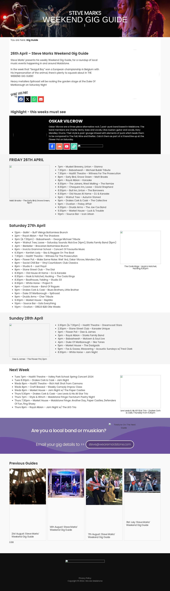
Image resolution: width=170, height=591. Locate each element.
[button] (21, 99)
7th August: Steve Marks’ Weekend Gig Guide (101, 536)
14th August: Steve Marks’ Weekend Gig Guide (64, 528)
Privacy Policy (85, 578)
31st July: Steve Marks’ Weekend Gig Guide (138, 523)
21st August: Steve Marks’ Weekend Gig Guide (25, 535)
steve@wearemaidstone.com (110, 444)
